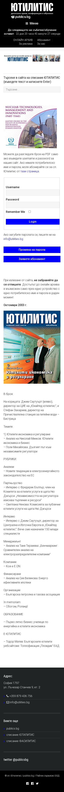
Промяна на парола (32, 249)
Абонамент (43, 40)
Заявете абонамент (32, 259)
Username (12, 187)
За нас (41, 43)
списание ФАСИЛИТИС (21, 741)
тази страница (29, 171)
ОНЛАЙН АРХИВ (23, 40)
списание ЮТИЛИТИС (20, 734)
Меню (33, 23)
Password (12, 199)
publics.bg (12, 728)
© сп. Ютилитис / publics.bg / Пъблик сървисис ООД (32, 775)
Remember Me (15, 212)
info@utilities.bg (13, 239)
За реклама (26, 43)
